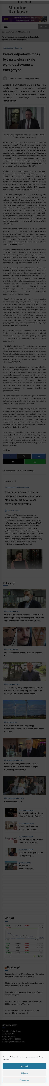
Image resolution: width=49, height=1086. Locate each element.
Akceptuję (24, 1066)
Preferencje (24, 1080)
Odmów (24, 1073)
